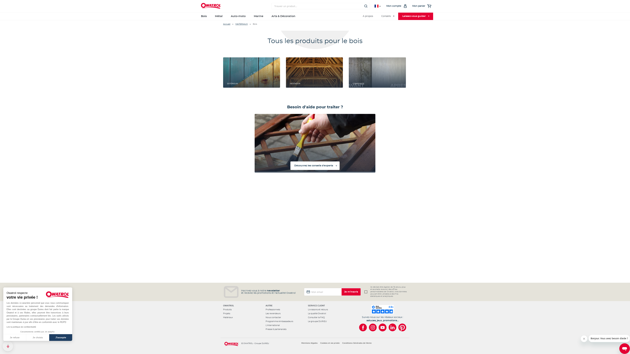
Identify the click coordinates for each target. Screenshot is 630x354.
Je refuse (15, 337)
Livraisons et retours (318, 310)
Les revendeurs (273, 314)
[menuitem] (387, 16)
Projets (226, 314)
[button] (8, 346)
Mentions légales (309, 343)
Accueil (226, 24)
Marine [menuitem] (258, 16)
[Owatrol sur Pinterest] (402, 327)
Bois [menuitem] (204, 16)
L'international (273, 325)
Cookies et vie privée (330, 343)
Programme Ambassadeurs (279, 321)
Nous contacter (273, 317)
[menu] (315, 16)
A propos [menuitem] (368, 16)
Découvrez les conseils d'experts (313, 166)
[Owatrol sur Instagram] (373, 327)
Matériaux (228, 317)
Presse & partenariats (276, 329)
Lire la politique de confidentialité (21, 327)
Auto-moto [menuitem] (238, 16)
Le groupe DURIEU (317, 321)
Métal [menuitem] (219, 16)
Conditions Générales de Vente (357, 343)
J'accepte (60, 337)
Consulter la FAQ (316, 317)
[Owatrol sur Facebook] (363, 327)
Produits (227, 310)
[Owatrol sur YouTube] (383, 327)
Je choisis (38, 337)
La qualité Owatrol (317, 314)
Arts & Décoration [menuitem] (283, 16)
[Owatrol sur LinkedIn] (392, 327)
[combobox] (321, 6)
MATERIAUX (241, 24)
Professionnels (273, 310)
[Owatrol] (234, 6)
